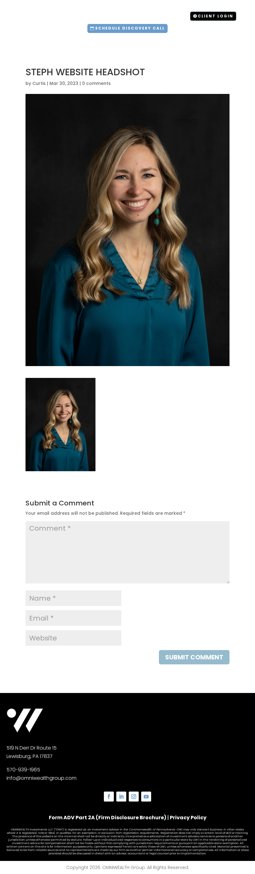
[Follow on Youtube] (146, 797)
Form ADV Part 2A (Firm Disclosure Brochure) (107, 817)
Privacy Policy (188, 817)
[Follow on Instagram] (134, 797)
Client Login (215, 16)
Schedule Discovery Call (130, 28)
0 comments (96, 83)
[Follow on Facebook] (109, 797)
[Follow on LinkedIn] (121, 797)
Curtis (39, 83)
